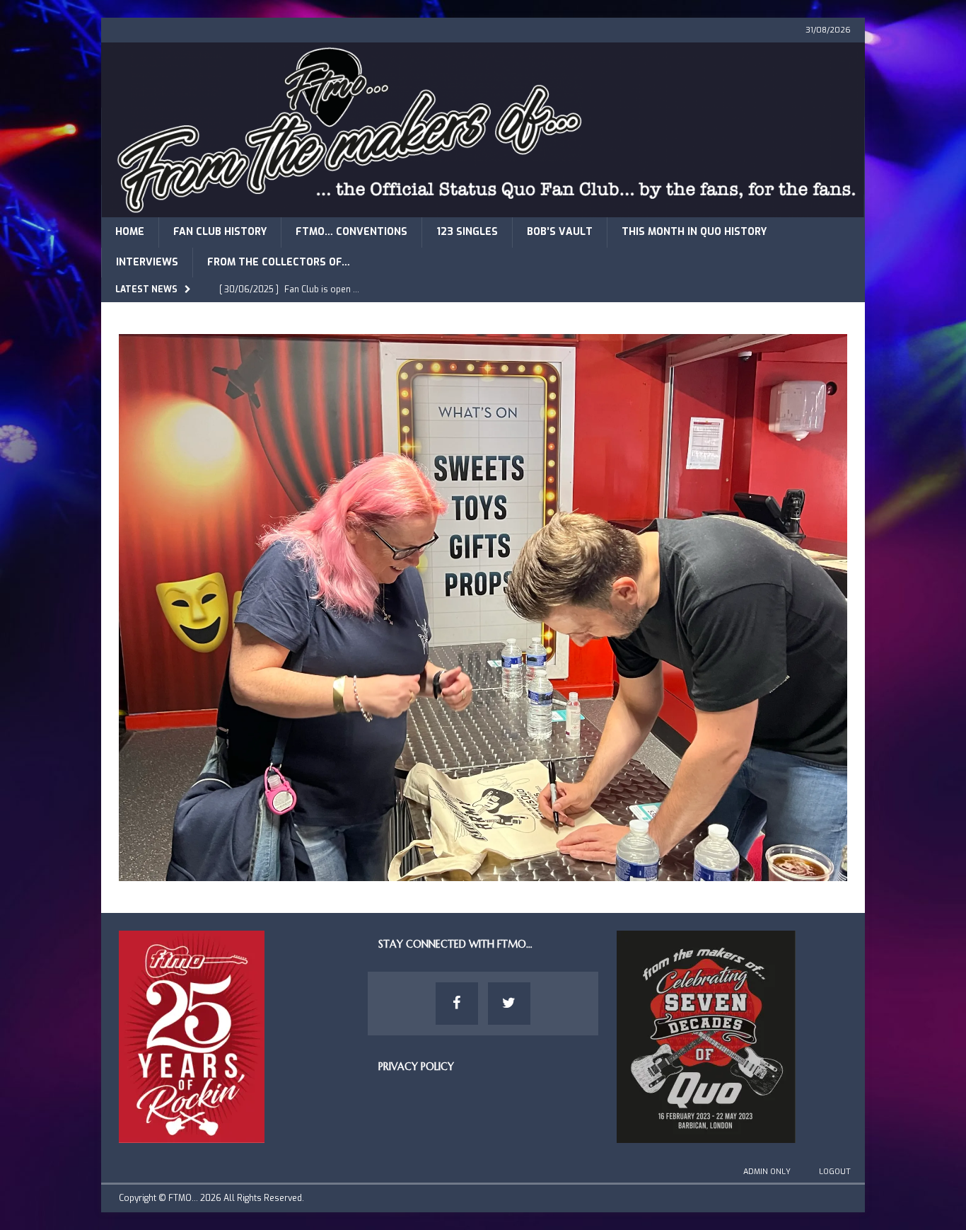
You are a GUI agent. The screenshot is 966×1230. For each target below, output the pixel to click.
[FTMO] (483, 209)
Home (129, 231)
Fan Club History (220, 231)
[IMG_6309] (483, 872)
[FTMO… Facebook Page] (457, 1003)
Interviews (147, 262)
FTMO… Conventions (351, 231)
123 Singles (467, 231)
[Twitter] (509, 1003)
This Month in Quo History (694, 231)
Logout (835, 1171)
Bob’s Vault (560, 231)
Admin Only (767, 1171)
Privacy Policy (416, 1066)
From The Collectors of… (278, 262)
